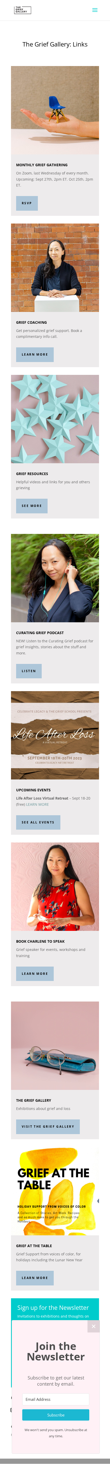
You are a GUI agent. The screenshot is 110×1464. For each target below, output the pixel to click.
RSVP (27, 203)
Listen (29, 671)
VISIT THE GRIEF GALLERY (48, 1126)
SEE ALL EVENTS (38, 822)
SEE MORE (32, 506)
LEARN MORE (37, 804)
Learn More (35, 354)
